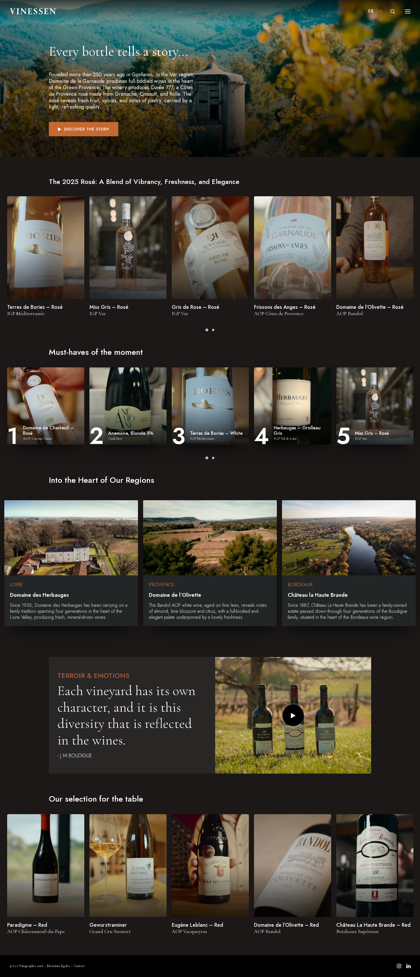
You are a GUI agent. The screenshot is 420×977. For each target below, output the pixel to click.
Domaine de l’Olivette (175, 595)
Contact (79, 966)
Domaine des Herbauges (39, 595)
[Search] (390, 11)
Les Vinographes (24, 966)
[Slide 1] (207, 330)
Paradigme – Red (27, 925)
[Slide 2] (213, 330)
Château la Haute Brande (318, 595)
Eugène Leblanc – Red (197, 925)
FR (370, 11)
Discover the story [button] (86, 129)
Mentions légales (58, 966)
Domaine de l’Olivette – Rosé (369, 307)
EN (379, 11)
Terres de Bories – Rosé (35, 307)
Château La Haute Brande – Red (373, 925)
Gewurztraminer (108, 925)
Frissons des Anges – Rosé (284, 307)
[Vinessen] (33, 11)
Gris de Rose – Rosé (195, 307)
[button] (45, 247)
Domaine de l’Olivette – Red (286, 925)
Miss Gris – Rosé (108, 307)
